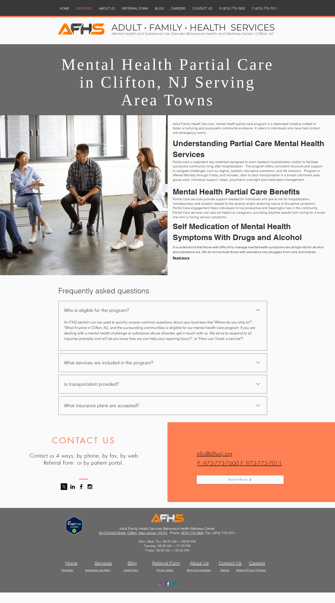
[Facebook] (167, 583)
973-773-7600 (221, 463)
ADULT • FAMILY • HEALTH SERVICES (193, 27)
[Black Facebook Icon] (81, 486)
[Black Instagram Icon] (90, 486)
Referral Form (166, 563)
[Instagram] (160, 583)
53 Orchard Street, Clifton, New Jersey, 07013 (133, 533)
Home (71, 563)
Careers (257, 563)
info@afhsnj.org (214, 453)
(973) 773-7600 (192, 533)
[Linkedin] (174, 583)
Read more (181, 258)
